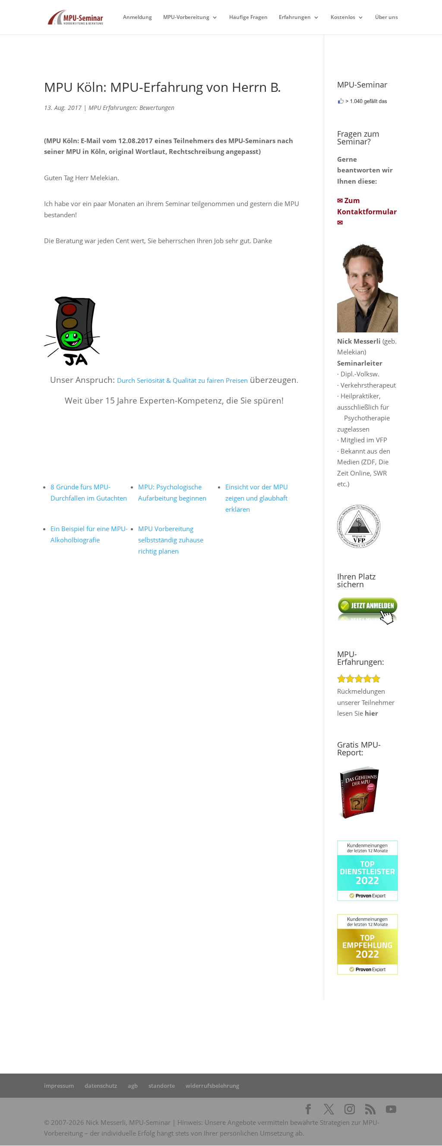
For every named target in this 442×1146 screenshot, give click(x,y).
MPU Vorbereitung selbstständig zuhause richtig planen (170, 539)
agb (133, 1086)
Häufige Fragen (248, 17)
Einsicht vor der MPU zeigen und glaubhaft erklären (256, 498)
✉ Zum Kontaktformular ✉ (367, 211)
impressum (59, 1086)
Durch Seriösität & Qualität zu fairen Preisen (182, 380)
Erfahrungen (295, 17)
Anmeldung (137, 17)
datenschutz (101, 1086)
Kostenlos (343, 17)
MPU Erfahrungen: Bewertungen (131, 107)
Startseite (151, 1026)
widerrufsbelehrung (212, 1086)
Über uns (386, 17)
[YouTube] (391, 1109)
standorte (161, 1086)
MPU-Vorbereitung (186, 17)
